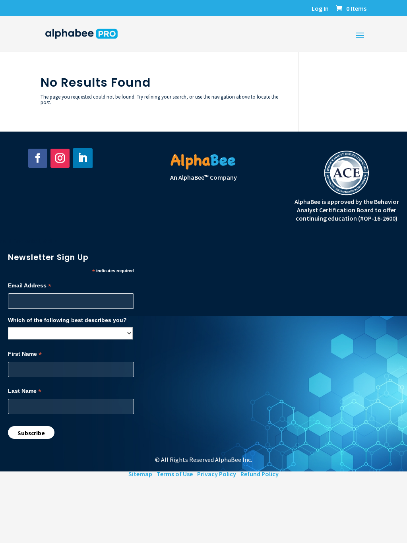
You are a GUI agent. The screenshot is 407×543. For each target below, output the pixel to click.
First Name (25, 354)
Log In (320, 8)
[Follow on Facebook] (37, 158)
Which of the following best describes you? (67, 320)
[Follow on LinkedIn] (83, 158)
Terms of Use (175, 474)
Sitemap (140, 474)
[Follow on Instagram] (60, 158)
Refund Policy (259, 474)
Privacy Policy (216, 474)
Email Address (29, 285)
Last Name (24, 391)
